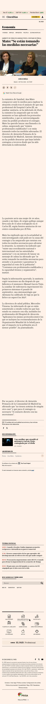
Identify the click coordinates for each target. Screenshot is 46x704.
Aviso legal (13, 682)
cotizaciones (9, 634)
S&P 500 (19, 12)
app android (36, 634)
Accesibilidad (22, 685)
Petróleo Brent (34, 12)
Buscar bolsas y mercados (12, 577)
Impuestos (18, 32)
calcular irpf (9, 619)
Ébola (4, 456)
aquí (32, 470)
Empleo (11, 32)
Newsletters (36, 685)
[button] (23, 63)
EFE (15, 446)
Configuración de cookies (34, 682)
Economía (8, 27)
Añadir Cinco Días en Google (13, 93)
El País (41, 21)
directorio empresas (37, 626)
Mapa (28, 685)
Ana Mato (10, 456)
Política (26, 32)
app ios (23, 634)
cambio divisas (23, 626)
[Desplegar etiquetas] (42, 455)
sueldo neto (36, 619)
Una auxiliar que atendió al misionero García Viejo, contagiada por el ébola (26, 441)
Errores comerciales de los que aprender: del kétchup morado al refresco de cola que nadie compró (22, 555)
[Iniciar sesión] (42, 17)
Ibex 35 (5, 12)
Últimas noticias (35, 32)
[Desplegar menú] (3, 17)
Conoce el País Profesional (23, 642)
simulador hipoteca (23, 619)
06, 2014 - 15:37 (25, 82)
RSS (31, 685)
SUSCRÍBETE (35, 17)
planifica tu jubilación (9, 626)
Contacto (7, 682)
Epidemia (18, 456)
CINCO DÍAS (23, 79)
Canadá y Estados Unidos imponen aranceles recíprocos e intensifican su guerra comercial (21, 548)
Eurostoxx (11, 587)
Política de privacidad (12, 685)
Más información (6, 465)
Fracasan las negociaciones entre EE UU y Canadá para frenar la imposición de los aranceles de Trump (22, 561)
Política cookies (21, 682)
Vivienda (5, 32)
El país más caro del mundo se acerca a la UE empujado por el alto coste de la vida (21, 567)
